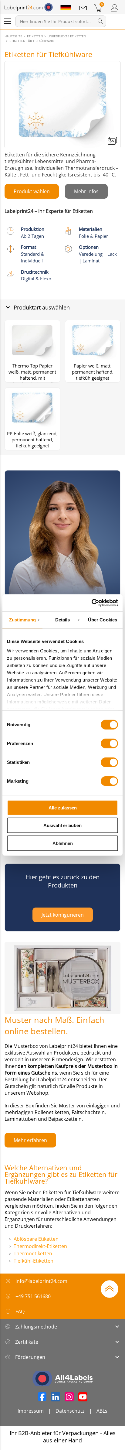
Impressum (31, 1410)
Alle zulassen (63, 807)
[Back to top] (109, 1288)
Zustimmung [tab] (22, 619)
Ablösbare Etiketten (36, 1239)
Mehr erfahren (30, 1140)
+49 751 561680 (33, 1296)
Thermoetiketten (33, 1253)
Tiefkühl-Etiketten (33, 1260)
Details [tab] (62, 619)
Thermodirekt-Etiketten (40, 1246)
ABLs (101, 1410)
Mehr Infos (86, 191)
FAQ (20, 1311)
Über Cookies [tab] (102, 619)
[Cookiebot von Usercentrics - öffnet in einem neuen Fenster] (91, 603)
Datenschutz (70, 1410)
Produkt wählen (32, 191)
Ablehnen (62, 843)
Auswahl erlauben (62, 825)
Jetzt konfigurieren (63, 914)
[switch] (109, 743)
